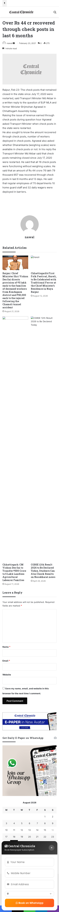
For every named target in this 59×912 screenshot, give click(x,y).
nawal (9, 43)
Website (6, 674)
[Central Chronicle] (21, 12)
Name (6, 647)
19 (22, 836)
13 (29, 830)
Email (6, 660)
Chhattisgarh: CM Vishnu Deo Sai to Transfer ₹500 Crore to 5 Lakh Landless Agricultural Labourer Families (14, 572)
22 (45, 836)
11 (14, 830)
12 (22, 830)
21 (37, 836)
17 (6, 836)
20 (29, 836)
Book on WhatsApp (30, 903)
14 (37, 830)
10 (6, 830)
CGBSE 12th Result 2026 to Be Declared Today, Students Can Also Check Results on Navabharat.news (43, 571)
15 (45, 830)
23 (52, 836)
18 (14, 836)
